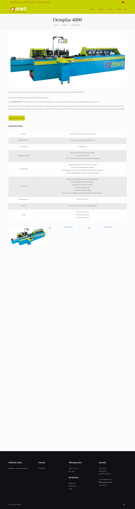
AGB (70, 489)
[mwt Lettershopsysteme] (18, 9)
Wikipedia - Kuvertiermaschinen (18, 468)
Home (56, 25)
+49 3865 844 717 (30, 2)
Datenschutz (72, 486)
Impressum (72, 483)
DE (126, 9)
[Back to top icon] (125, 505)
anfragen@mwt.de (44, 2)
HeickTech (42, 468)
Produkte (65, 25)
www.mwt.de (103, 485)
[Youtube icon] (123, 2)
